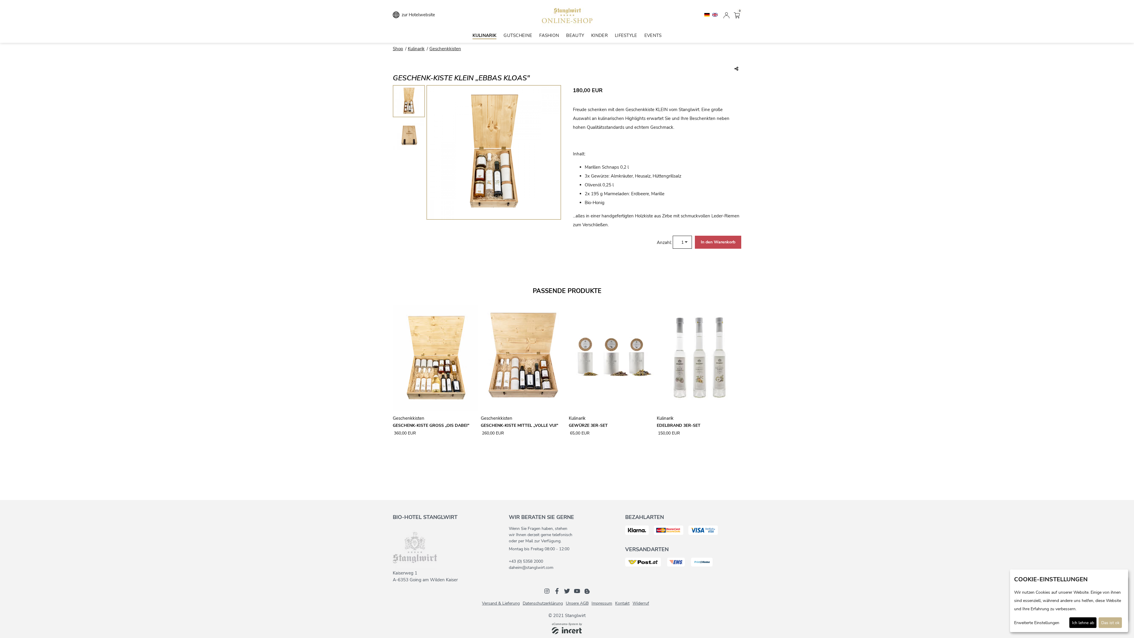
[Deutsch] (707, 14)
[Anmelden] (726, 14)
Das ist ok (1110, 623)
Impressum (602, 603)
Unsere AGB (577, 603)
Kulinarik (484, 35)
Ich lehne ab (1083, 623)
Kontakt (622, 603)
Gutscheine (518, 35)
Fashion (549, 35)
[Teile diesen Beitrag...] (736, 69)
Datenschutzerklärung (543, 603)
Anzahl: (664, 242)
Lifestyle (626, 35)
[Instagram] (547, 591)
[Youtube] (577, 591)
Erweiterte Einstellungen (1036, 623)
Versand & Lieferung (501, 603)
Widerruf (641, 603)
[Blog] (587, 591)
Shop (398, 49)
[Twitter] (567, 591)
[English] (715, 14)
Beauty (575, 35)
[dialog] (1069, 600)
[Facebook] (557, 591)
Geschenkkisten (445, 49)
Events (653, 35)
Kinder (599, 35)
